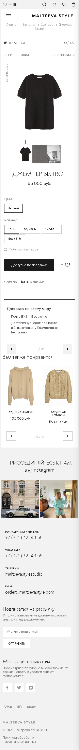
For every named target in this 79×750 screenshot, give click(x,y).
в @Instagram (40, 469)
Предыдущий (18, 54)
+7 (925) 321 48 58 (24, 537)
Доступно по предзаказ (29, 265)
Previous (11, 349)
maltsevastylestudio (23, 574)
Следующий (61, 54)
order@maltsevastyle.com (29, 592)
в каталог (17, 43)
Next (67, 349)
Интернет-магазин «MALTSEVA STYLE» (52, 15)
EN (15, 4)
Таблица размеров (23, 249)
